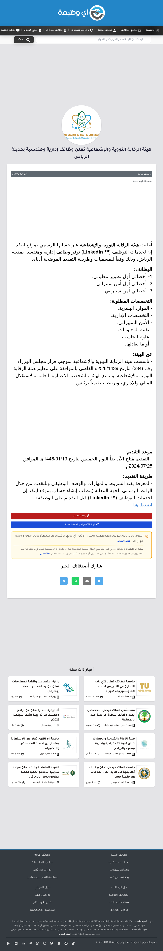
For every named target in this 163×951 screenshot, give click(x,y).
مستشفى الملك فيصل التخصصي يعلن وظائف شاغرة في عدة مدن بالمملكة (111, 715)
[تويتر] (51, 944)
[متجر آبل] (15, 944)
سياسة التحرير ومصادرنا (42, 877)
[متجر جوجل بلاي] (8, 944)
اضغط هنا (142, 504)
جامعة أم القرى (48, 754)
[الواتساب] (37, 944)
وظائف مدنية (144, 174)
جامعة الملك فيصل (121, 782)
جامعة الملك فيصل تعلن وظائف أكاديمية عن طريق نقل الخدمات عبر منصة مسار (112, 772)
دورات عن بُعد (42, 870)
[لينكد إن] (23, 944)
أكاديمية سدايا (48, 725)
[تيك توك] (73, 944)
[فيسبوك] (66, 944)
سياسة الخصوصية (42, 910)
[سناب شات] (58, 944)
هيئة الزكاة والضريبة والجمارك (117, 754)
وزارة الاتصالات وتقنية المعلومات (42, 697)
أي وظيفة (117, 942)
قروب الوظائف (119, 910)
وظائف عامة (42, 855)
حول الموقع (42, 887)
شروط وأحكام (42, 902)
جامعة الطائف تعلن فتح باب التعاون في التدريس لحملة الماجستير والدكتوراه (115, 686)
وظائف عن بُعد (119, 877)
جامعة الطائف (124, 697)
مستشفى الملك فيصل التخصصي (117, 725)
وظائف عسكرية (119, 862)
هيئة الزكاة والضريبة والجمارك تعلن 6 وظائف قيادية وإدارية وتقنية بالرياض (114, 744)
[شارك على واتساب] (75, 581)
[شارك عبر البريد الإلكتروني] (87, 581)
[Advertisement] (81, 76)
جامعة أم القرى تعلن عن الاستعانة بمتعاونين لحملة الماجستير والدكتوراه (35, 744)
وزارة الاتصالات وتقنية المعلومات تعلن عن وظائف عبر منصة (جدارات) (35, 686)
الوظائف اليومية (119, 895)
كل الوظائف (119, 887)
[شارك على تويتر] (99, 581)
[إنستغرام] (44, 944)
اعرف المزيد (124, 541)
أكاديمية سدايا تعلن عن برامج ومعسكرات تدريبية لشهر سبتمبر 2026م (36, 715)
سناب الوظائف (119, 902)
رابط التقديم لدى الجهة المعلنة (80, 524)
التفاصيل (45, 554)
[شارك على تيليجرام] (64, 581)
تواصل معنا (42, 895)
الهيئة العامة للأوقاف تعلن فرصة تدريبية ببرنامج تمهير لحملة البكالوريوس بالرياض (36, 772)
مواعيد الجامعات (42, 862)
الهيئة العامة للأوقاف (44, 782)
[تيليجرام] (30, 944)
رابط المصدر (80, 516)
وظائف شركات (119, 870)
